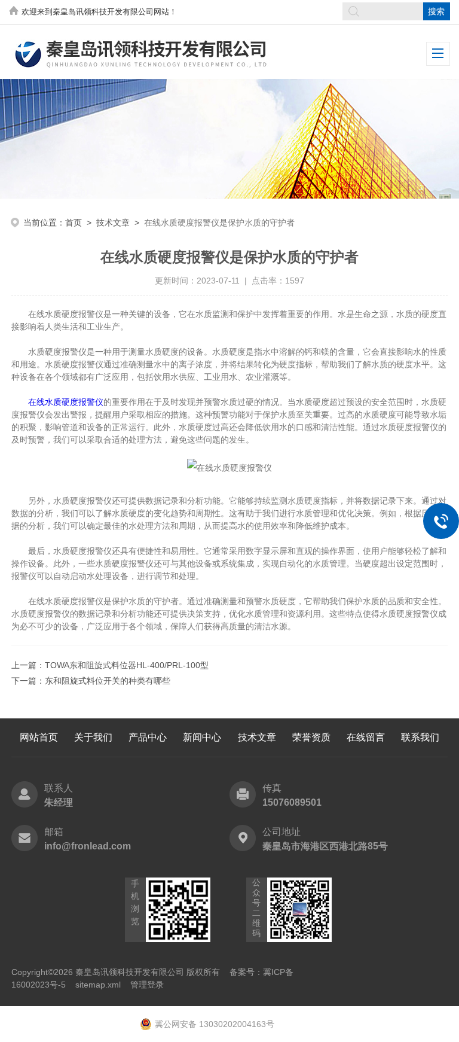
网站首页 (39, 737)
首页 (73, 222)
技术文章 (113, 222)
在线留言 (366, 737)
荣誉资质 (311, 737)
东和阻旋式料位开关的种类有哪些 (107, 680)
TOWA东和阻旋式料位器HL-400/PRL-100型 (127, 665)
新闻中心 (202, 737)
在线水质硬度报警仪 (65, 402)
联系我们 (420, 737)
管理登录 (147, 984)
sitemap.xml (98, 984)
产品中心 (147, 737)
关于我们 (93, 737)
